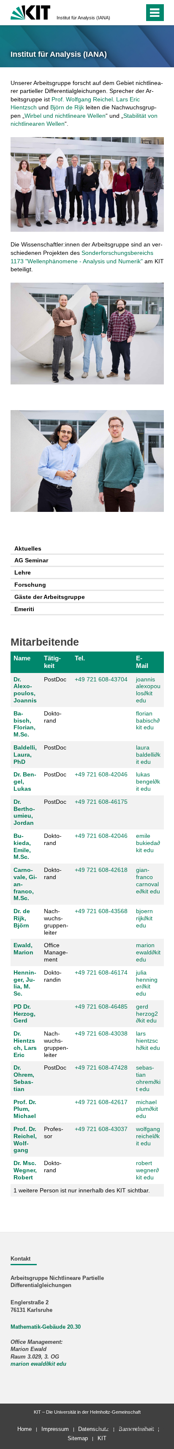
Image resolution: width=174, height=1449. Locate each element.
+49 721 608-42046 (101, 774)
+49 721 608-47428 (101, 1067)
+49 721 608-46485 (101, 1006)
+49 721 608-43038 (101, 1033)
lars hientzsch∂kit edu (148, 1040)
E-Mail (142, 661)
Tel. (80, 658)
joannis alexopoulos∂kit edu (148, 690)
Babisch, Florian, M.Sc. (24, 724)
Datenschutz (93, 1429)
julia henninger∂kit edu (147, 983)
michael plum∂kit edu (147, 1109)
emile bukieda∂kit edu (148, 842)
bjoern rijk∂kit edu (144, 918)
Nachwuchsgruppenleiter (56, 921)
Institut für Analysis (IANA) (83, 17)
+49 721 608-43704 (101, 679)
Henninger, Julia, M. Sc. (25, 983)
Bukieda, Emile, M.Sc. (22, 846)
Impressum (55, 1429)
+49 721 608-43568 (101, 911)
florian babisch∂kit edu (148, 720)
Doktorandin (53, 976)
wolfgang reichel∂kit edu (148, 1136)
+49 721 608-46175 (101, 801)
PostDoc (55, 679)
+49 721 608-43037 (101, 1129)
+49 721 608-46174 (101, 972)
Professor (53, 1132)
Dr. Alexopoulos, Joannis (25, 690)
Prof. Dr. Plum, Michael (25, 1109)
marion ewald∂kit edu (148, 952)
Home (24, 1429)
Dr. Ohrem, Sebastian (24, 1078)
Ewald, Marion (23, 949)
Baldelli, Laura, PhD (25, 754)
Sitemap (78, 1438)
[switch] (123, 12)
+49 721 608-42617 (101, 1102)
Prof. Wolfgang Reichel (82, 99)
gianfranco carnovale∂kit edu (148, 880)
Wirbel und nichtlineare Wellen (65, 115)
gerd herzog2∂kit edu (147, 1013)
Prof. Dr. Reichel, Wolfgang (25, 1139)
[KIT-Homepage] (31, 11)
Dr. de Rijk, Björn (22, 918)
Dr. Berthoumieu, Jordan (24, 812)
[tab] (87, 549)
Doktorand (53, 717)
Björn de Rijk (67, 107)
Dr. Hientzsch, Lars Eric (25, 1044)
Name (22, 658)
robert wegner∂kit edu (147, 1170)
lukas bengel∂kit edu (148, 781)
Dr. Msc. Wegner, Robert (25, 1170)
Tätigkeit (52, 661)
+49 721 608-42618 (101, 869)
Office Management (56, 952)
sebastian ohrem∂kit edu (148, 1078)
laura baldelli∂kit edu (148, 754)
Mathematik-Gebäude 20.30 (46, 1327)
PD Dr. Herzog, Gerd (24, 1013)
